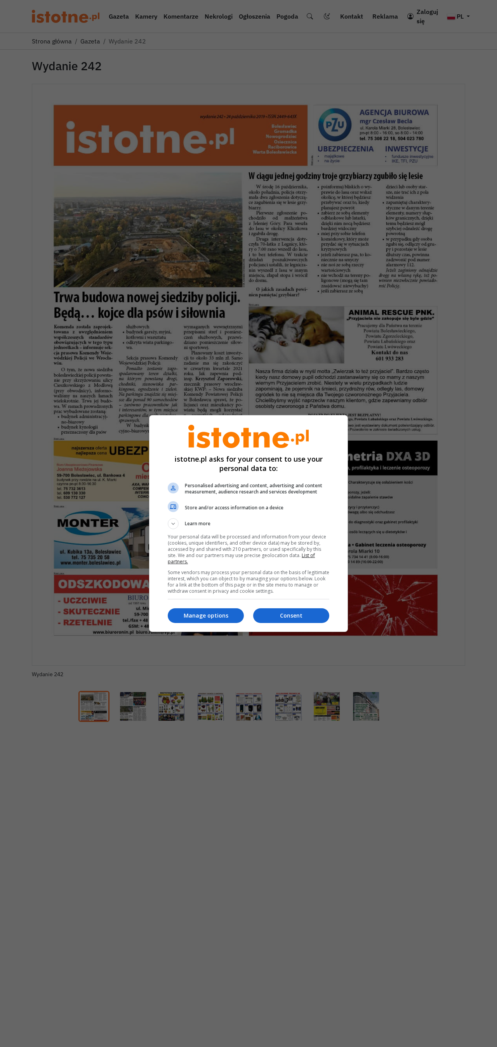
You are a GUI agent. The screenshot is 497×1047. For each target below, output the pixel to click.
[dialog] (248, 523)
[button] (248, 523)
